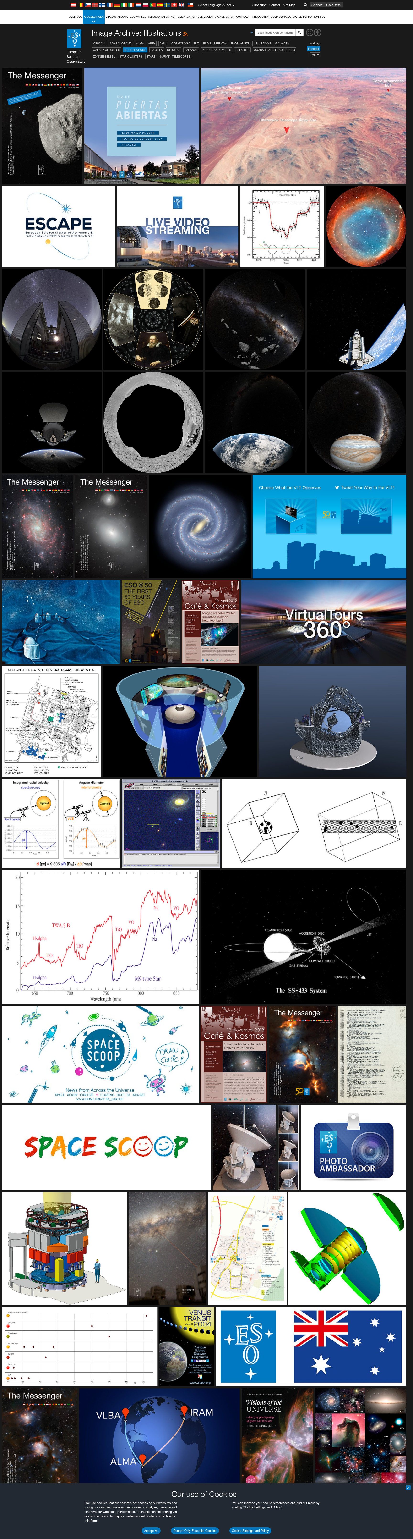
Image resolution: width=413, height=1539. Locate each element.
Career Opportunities (309, 16)
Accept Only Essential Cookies (195, 1531)
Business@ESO (281, 16)
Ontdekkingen (202, 16)
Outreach (243, 16)
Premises (242, 50)
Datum (315, 55)
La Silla (157, 50)
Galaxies (282, 43)
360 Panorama (121, 43)
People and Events (216, 50)
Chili (163, 43)
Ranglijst (313, 48)
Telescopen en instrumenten (169, 16)
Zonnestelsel (104, 56)
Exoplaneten (241, 43)
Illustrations (135, 50)
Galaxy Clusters (106, 50)
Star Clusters (130, 56)
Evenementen (224, 16)
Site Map (289, 5)
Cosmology (180, 43)
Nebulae (173, 50)
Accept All (151, 1531)
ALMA (140, 43)
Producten (260, 16)
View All (99, 43)
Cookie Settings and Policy (250, 1531)
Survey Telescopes (175, 56)
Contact (274, 5)
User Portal (333, 5)
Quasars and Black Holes (274, 50)
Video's (111, 16)
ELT (196, 43)
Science (316, 5)
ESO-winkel (138, 16)
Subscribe (259, 5)
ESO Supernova (215, 43)
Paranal (191, 50)
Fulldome (263, 43)
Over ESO (75, 16)
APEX (151, 43)
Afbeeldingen (94, 16)
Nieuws (123, 16)
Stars (151, 56)
